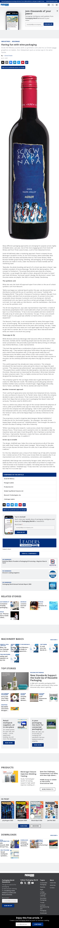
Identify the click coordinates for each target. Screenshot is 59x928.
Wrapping (4, 705)
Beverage (16, 41)
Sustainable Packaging (5, 694)
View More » (54, 639)
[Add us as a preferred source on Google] (26, 62)
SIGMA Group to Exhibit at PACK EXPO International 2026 (48, 781)
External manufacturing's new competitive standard (42, 845)
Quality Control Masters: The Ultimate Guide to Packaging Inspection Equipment (19, 649)
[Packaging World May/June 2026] (22, 810)
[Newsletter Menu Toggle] (48, 4)
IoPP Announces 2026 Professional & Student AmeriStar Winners (43, 698)
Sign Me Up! (48, 24)
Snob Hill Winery (9, 478)
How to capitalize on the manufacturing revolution (42, 605)
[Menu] (56, 4)
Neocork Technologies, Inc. (12, 495)
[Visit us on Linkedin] (29, 883)
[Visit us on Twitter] (25, 883)
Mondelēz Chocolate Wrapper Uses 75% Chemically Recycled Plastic (5, 708)
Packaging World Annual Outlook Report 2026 (16, 584)
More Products (47, 789)
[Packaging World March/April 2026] (36, 810)
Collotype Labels (9, 499)
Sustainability (4, 602)
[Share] (10, 62)
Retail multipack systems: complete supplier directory (4, 854)
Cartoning (43, 644)
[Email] (6, 62)
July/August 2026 (7, 820)
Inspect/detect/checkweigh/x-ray (20, 645)
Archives (35, 826)
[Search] (52, 4)
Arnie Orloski (8, 55)
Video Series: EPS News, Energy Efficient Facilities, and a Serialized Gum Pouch (5, 698)
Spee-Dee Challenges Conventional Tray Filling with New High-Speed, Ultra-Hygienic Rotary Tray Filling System (49, 773)
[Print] (2, 62)
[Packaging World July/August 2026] (7, 810)
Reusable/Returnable (37, 672)
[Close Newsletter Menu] (57, 11)
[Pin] (22, 62)
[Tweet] (18, 62)
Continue (37, 924)
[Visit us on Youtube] (32, 883)
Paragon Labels (9, 483)
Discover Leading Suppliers (11, 573)
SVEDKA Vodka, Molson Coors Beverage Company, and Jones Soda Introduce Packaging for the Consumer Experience (24, 698)
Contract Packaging (39, 840)
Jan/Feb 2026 (51, 820)
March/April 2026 (36, 820)
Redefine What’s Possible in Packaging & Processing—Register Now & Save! (24, 562)
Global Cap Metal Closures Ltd (13, 491)
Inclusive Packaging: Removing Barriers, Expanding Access (24, 844)
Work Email (19, 524)
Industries (5, 41)
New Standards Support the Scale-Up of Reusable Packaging (43, 678)
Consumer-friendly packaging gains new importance (4, 605)
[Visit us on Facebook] (21, 883)
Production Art (8, 487)
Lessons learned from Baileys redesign (24, 605)
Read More (9, 743)
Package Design (23, 694)
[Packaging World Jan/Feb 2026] (51, 810)
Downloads (24, 840)
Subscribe (23, 826)
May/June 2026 (22, 820)
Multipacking (5, 850)
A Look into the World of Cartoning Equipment (44, 648)
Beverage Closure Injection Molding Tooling (28, 774)
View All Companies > (29, 553)
